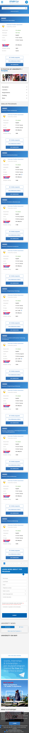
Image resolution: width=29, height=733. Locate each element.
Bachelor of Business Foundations (10, 246)
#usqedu (4, 71)
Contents (4, 90)
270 (21, 563)
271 (24, 563)
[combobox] (14, 590)
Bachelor (4, 18)
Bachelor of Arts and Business (9, 476)
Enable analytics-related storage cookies (15, 731)
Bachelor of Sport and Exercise (9, 110)
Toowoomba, (10, 116)
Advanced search (14, 11)
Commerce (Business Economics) (9, 155)
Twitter (21, 627)
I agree (14, 723)
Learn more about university (14, 655)
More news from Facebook (14, 631)
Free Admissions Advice (14, 61)
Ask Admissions (14, 147)
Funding (4, 95)
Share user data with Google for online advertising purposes (15, 728)
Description (5, 87)
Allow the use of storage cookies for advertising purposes (15, 725)
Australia (14, 26)
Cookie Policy (11, 719)
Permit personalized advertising (15, 730)
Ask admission (14, 64)
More (3, 98)
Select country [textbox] (6, 590)
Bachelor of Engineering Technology (10, 291)
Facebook (8, 627)
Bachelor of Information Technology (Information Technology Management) (14, 431)
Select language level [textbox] (8, 594)
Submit (14, 615)
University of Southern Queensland (14, 24)
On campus (18, 30)
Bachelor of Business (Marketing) (10, 521)
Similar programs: (9, 104)
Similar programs (15, 57)
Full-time (18, 32)
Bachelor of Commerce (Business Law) (11, 202)
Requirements (6, 92)
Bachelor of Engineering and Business (11, 386)
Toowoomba (9, 26)
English (17, 35)
